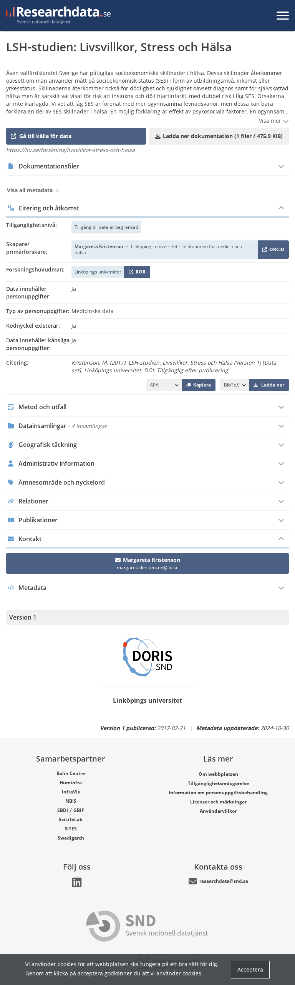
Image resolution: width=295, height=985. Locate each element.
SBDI (62, 810)
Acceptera (250, 969)
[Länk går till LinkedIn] (76, 882)
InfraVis (71, 791)
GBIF (78, 810)
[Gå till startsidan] (57, 15)
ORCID (275, 251)
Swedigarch (71, 838)
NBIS (70, 801)
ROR (139, 273)
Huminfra (71, 782)
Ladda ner (272, 385)
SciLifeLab (71, 819)
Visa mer (271, 120)
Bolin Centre (70, 773)
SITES (71, 828)
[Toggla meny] (282, 15)
